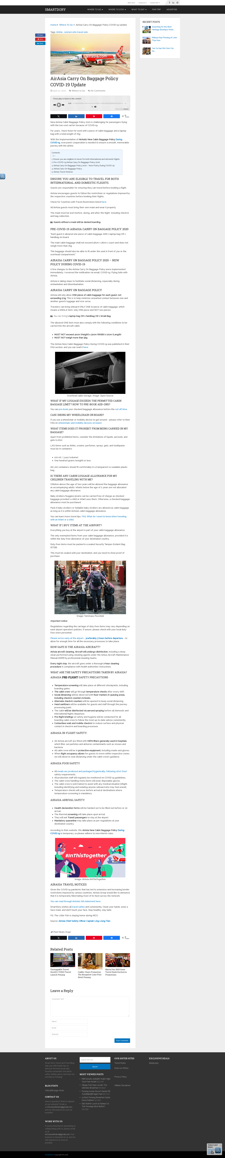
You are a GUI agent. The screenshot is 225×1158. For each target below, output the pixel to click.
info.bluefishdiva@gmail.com (59, 1107)
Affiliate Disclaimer (122, 1085)
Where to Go (94, 9)
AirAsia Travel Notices (63, 172)
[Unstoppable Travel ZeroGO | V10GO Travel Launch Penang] (62, 960)
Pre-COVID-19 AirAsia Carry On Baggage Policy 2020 (76, 162)
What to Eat (138, 9)
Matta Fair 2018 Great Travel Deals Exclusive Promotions (116, 972)
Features (142, 3)
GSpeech (126, 109)
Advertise (172, 9)
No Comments (98, 90)
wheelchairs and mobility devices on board (79, 423)
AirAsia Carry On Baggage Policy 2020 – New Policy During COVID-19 (83, 165)
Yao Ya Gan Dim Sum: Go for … (163, 49)
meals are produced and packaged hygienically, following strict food (92, 771)
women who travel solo (76, 32)
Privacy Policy (120, 1077)
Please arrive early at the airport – (86, 638)
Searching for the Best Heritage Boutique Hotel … (163, 28)
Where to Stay (116, 9)
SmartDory (55, 9)
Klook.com (153, 1063)
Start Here (131, 3)
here (103, 202)
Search (95, 1067)
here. (86, 347)
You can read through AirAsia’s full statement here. (75, 901)
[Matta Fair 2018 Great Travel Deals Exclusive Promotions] (117, 960)
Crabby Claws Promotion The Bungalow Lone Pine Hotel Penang (89, 974)
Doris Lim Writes (121, 1068)
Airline (59, 32)
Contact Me (154, 3)
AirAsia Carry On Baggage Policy (68, 169)
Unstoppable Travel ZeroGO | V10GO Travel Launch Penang (60, 972)
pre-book (63, 409)
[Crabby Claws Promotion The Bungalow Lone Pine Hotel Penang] (90, 961)
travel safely (78, 907)
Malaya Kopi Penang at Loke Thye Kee (164, 38)
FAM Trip (156, 9)
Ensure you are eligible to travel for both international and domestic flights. (86, 159)
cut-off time (121, 409)
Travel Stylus (120, 1063)
